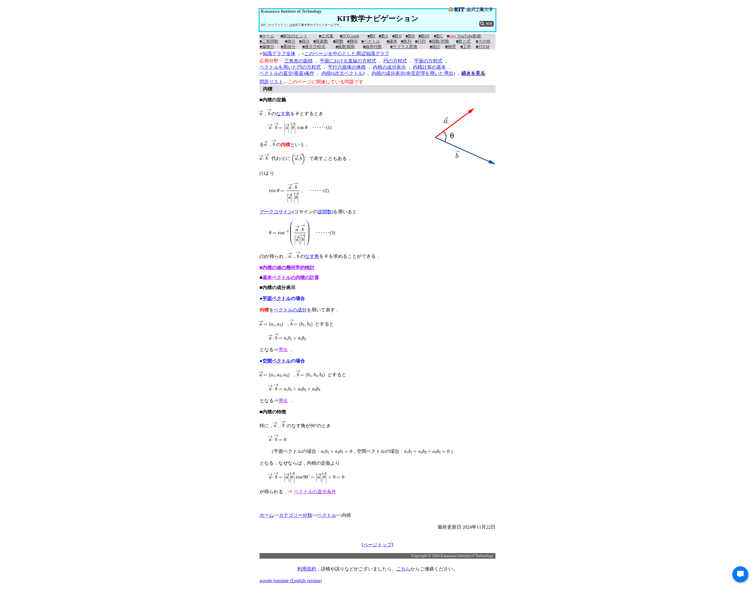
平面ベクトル (276, 298)
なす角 (283, 113)
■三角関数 (269, 41)
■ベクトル (370, 41)
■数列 (406, 41)
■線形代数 (372, 46)
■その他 (483, 41)
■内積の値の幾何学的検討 (287, 267)
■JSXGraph (349, 36)
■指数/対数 (439, 41)
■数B (410, 36)
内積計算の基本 (429, 67)
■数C (438, 36)
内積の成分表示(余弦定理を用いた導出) (413, 73)
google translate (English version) (291, 580)
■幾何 (352, 41)
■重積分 (288, 46)
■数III (423, 36)
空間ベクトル (276, 360)
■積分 (304, 41)
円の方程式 (395, 60)
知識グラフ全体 (279, 53)
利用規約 (306, 568)
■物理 (450, 46)
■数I (371, 36)
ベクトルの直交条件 (315, 491)
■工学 (465, 46)
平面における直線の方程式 (348, 60)
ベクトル (326, 515)
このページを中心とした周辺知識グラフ (346, 53)
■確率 (392, 41)
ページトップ (377, 544)
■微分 (290, 41)
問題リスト (271, 81)
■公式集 (326, 36)
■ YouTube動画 (464, 36)
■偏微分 (267, 46)
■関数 (338, 41)
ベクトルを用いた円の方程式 (290, 67)
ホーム (267, 515)
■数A (383, 36)
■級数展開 (345, 46)
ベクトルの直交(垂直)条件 (287, 73)
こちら (403, 568)
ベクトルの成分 (290, 309)
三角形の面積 (298, 60)
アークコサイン (276, 211)
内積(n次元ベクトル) (343, 73)
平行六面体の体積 (347, 67)
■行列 (420, 41)
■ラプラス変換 (403, 46)
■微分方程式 (313, 46)
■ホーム (267, 36)
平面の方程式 (428, 60)
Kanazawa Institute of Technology (291, 11)
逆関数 (325, 211)
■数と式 (463, 41)
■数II (397, 36)
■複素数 (320, 41)
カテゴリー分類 (295, 515)
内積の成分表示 (389, 67)
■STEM (482, 46)
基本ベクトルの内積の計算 (290, 277)
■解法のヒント (294, 36)
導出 (283, 349)
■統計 (435, 46)
